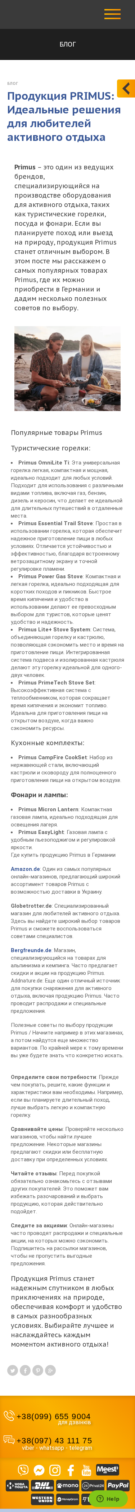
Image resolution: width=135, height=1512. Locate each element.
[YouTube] (87, 1469)
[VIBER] (23, 1469)
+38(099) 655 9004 (54, 1416)
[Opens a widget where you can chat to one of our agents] (108, 1499)
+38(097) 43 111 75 (54, 1440)
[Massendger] (39, 1469)
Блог (12, 83)
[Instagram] (55, 1469)
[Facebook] (71, 1469)
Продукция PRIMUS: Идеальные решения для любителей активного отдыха (64, 116)
